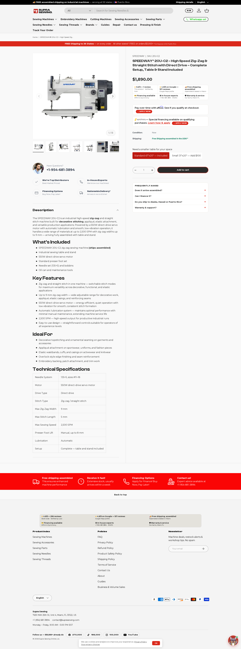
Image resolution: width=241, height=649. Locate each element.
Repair (116, 25)
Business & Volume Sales (111, 587)
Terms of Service (107, 564)
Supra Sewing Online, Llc (49, 639)
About (101, 576)
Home (35, 37)
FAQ (100, 537)
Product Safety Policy (110, 553)
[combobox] (118, 11)
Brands (90, 25)
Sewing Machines (43, 19)
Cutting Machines (100, 19)
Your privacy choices (90, 644)
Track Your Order (43, 30)
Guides (105, 25)
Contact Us (104, 570)
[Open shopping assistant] (233, 641)
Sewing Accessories (127, 19)
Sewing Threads (69, 25)
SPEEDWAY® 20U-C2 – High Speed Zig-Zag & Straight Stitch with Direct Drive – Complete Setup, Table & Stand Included (57, 37)
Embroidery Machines (74, 19)
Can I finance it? (143, 196)
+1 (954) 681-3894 (41, 620)
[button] (207, 11)
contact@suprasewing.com (65, 620)
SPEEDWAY (138, 56)
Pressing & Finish (150, 25)
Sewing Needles (42, 25)
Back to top (120, 494)
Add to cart (183, 170)
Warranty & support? (145, 208)
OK (156, 643)
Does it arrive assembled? (148, 190)
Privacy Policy (105, 542)
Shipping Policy (106, 559)
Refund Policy (106, 548)
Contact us (130, 25)
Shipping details (184, 2)
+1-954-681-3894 (61, 170)
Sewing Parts (154, 19)
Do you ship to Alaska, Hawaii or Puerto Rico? (158, 202)
